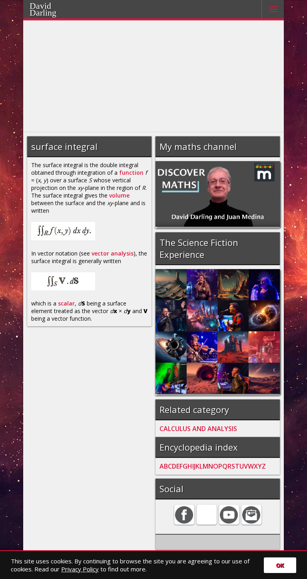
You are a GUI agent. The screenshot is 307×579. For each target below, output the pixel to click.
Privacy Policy (80, 569)
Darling (53, 12)
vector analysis (113, 253)
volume (119, 195)
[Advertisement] (153, 76)
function (131, 172)
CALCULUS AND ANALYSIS (198, 428)
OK (280, 565)
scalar (66, 303)
